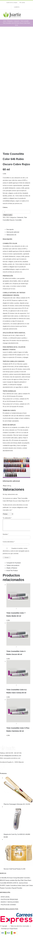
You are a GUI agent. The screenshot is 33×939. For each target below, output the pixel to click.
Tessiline (19, 888)
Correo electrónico (9, 541)
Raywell (14, 888)
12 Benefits (3, 877)
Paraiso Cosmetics (5, 888)
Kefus (19, 885)
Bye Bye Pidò (19, 880)
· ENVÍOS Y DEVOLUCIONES (9, 902)
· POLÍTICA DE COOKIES (8, 904)
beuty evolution (10, 880)
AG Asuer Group (12, 877)
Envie (26, 883)
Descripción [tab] (10, 229)
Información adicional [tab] (12, 232)
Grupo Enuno (13, 928)
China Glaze (27, 880)
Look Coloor (29, 885)
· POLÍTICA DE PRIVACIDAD (9, 899)
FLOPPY (2, 885)
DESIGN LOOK (11, 883)
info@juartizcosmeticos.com (12, 755)
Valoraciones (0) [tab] (11, 234)
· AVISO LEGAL (5, 897)
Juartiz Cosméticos (11, 885)
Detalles (19, 608)
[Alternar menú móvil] (29, 13)
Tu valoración (7, 518)
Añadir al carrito (7, 215)
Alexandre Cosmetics (23, 877)
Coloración (20, 217)
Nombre (6, 534)
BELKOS (3, 880)
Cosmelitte (18, 220)
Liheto (23, 885)
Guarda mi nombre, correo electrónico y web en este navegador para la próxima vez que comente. (16, 551)
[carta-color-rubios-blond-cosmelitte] (16, 90)
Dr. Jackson (20, 883)
